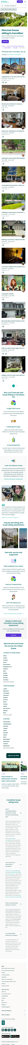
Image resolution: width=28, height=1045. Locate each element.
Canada (5, 728)
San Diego (5, 679)
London (5, 688)
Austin (4, 662)
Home (3, 46)
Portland (5, 660)
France (5, 730)
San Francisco (6, 664)
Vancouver (6, 695)
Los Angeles (6, 693)
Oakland (5, 668)
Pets (7, 9)
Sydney (5, 706)
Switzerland (6, 741)
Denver (5, 655)
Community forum (6, 994)
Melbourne (6, 691)
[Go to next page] (16, 385)
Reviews (3, 983)
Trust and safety (6, 975)
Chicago (5, 704)
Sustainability (5, 996)
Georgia (15, 48)
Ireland (5, 735)
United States (7, 48)
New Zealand (6, 739)
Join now (5, 41)
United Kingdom (7, 724)
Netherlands (6, 745)
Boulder (5, 673)
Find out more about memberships (13, 479)
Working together (6, 1007)
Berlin (4, 712)
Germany (5, 732)
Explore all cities (13, 756)
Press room (4, 1002)
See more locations (8, 682)
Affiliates (4, 1004)
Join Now (20, 1)
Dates (2, 9)
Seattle (5, 658)
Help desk (4, 977)
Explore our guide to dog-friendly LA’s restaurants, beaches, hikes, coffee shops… (10, 786)
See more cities (7, 715)
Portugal (5, 743)
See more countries (8, 748)
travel (3, 774)
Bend (4, 671)
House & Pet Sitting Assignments (15, 46)
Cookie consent (5, 986)
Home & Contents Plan (7, 979)
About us (4, 991)
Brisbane (5, 697)
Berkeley (5, 710)
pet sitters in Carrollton (14, 54)
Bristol (5, 701)
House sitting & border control (9, 981)
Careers (3, 998)
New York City (6, 708)
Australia (5, 726)
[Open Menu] (25, 1)
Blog (3, 1000)
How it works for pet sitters (8, 970)
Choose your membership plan (12, 870)
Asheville (5, 675)
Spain (4, 737)
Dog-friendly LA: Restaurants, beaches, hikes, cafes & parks (9, 779)
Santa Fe (5, 699)
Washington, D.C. (7, 666)
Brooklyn (5, 677)
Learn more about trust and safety (13, 613)
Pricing (3, 972)
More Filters (13, 9)
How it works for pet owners (8, 968)
